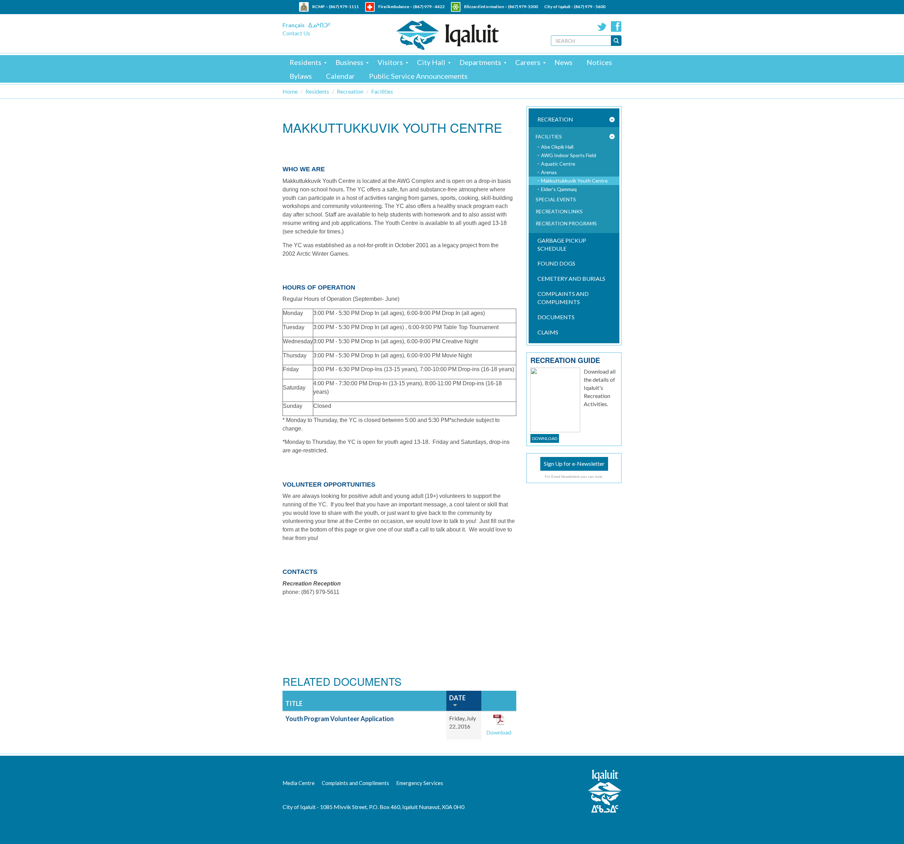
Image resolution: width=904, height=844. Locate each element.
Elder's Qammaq (559, 189)
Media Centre (298, 783)
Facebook (616, 26)
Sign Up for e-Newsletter (574, 463)
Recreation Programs (566, 223)
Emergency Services (419, 783)
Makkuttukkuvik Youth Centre (574, 181)
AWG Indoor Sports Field (568, 155)
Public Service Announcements (418, 76)
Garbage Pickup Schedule (561, 244)
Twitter (602, 26)
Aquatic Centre (558, 164)
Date (457, 698)
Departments (480, 62)
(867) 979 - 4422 (429, 6)
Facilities (382, 91)
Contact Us (296, 33)
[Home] (447, 35)
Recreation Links (559, 211)
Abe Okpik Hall (557, 147)
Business (349, 62)
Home (290, 91)
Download (498, 732)
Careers (527, 62)
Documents (556, 317)
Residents (305, 62)
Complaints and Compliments (563, 297)
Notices (599, 62)
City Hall (431, 62)
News (563, 62)
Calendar (340, 76)
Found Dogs (556, 263)
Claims (547, 332)
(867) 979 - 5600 (589, 6)
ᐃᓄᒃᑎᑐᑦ (319, 25)
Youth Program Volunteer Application (339, 719)
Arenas (549, 172)
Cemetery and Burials (571, 278)
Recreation (350, 91)
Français (293, 25)
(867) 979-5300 (523, 6)
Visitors (390, 62)
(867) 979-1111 (344, 6)
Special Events (556, 199)
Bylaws (301, 76)
